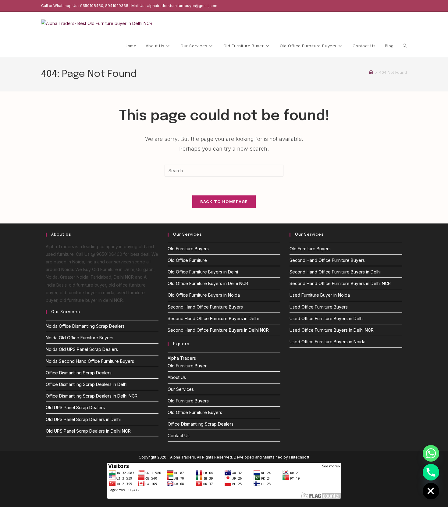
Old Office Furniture (187, 260)
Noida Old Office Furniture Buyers (79, 337)
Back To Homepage (224, 201)
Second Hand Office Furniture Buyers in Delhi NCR (218, 330)
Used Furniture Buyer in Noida (320, 295)
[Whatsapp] (431, 453)
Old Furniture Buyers (188, 248)
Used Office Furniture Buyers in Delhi (327, 318)
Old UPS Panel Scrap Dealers (75, 407)
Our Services (181, 389)
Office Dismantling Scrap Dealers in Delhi (86, 384)
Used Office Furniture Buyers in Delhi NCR (332, 330)
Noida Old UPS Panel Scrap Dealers (82, 349)
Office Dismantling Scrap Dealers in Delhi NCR (91, 395)
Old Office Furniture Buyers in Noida (204, 295)
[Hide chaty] (431, 491)
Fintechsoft (299, 457)
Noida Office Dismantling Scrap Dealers (85, 326)
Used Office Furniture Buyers (319, 306)
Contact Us (179, 435)
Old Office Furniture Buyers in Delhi (203, 271)
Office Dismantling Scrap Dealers (79, 372)
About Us (177, 377)
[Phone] (431, 472)
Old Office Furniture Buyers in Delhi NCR (208, 283)
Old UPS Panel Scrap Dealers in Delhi (83, 419)
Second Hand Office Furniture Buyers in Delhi (213, 318)
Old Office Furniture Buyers (195, 412)
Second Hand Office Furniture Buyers (205, 306)
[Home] (371, 72)
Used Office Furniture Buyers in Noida (327, 341)
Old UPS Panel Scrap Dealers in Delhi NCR (88, 431)
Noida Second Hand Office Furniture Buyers (90, 361)
